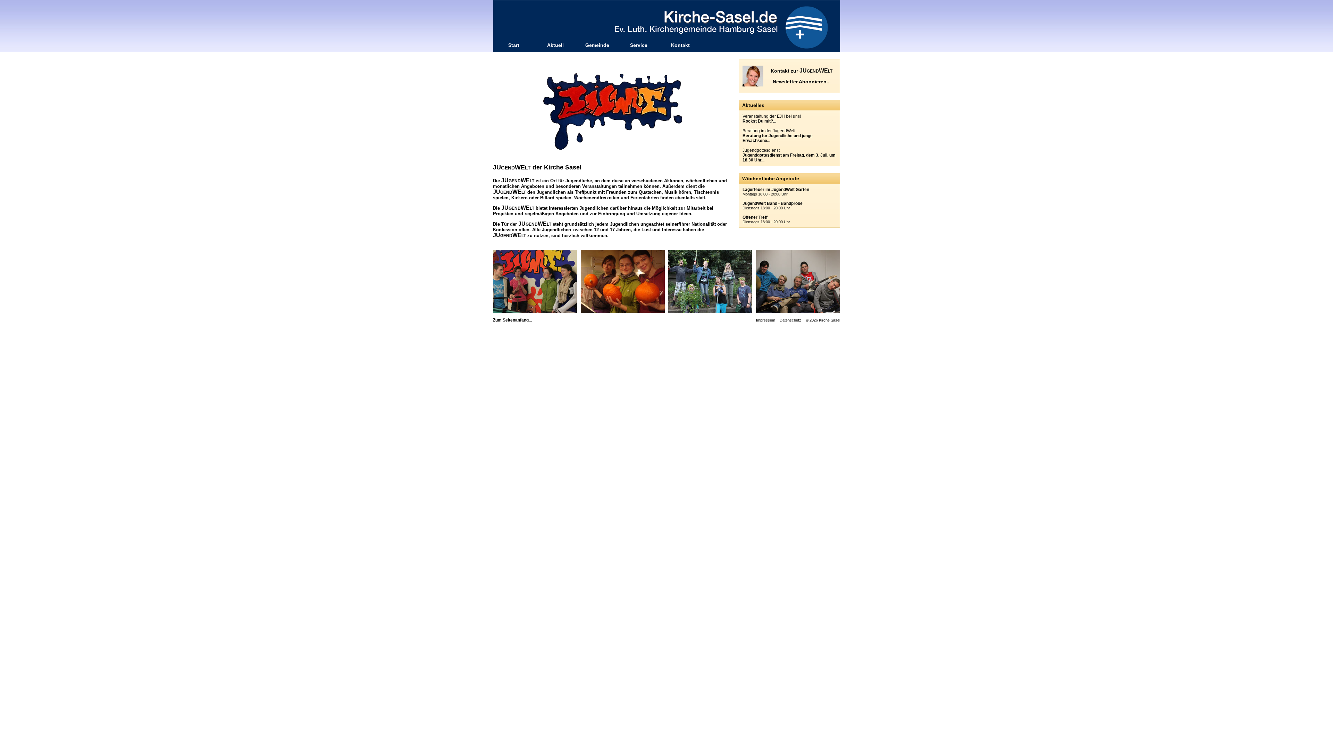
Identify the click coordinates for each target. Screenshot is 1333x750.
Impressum (765, 320)
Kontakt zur (801, 71)
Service (638, 45)
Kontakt (680, 45)
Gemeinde (597, 45)
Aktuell (555, 45)
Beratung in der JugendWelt (778, 135)
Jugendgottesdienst (789, 155)
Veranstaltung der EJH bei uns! (772, 119)
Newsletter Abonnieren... (802, 81)
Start (513, 45)
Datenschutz (790, 320)
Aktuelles (753, 105)
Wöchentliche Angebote (770, 178)
